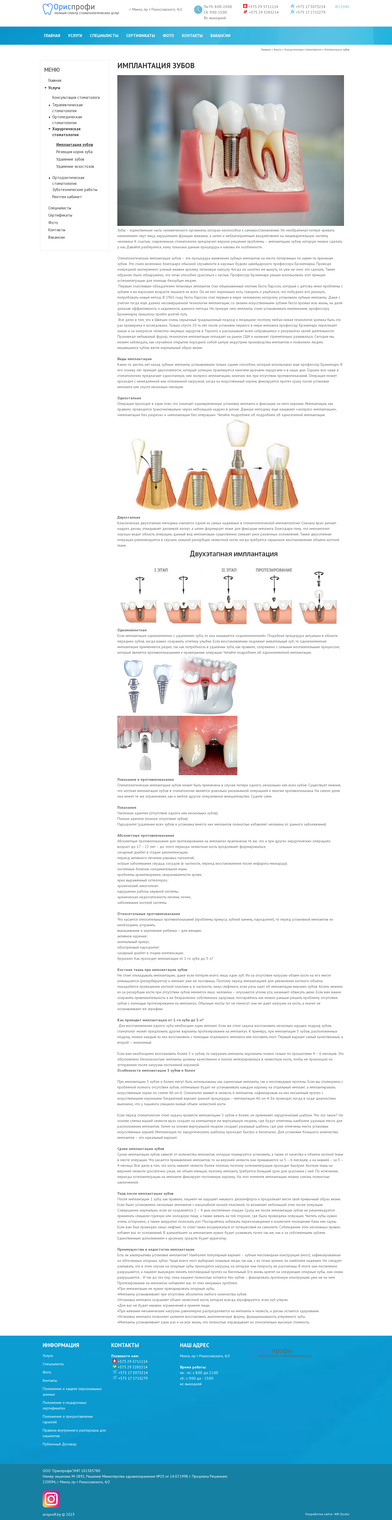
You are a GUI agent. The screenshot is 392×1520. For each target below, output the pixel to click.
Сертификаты (140, 35)
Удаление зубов (70, 159)
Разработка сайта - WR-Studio (327, 1514)
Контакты (192, 35)
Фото (168, 35)
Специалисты (104, 35)
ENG (346, 6)
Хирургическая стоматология (302, 49)
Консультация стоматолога (76, 97)
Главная (52, 35)
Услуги (75, 35)
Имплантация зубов (74, 144)
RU (337, 6)
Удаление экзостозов (75, 166)
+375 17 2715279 (133, 1378)
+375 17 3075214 (133, 1372)
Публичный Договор (60, 1444)
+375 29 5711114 (132, 1361)
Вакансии (220, 35)
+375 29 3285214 (132, 1367)
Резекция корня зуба (74, 151)
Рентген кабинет (67, 196)
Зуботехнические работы (74, 189)
